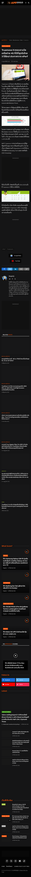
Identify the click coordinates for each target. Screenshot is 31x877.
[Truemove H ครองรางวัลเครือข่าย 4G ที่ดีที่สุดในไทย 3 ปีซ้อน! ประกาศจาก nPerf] (15, 72)
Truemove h (10, 249)
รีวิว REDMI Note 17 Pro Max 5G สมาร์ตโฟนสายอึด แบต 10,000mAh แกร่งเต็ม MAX (14, 665)
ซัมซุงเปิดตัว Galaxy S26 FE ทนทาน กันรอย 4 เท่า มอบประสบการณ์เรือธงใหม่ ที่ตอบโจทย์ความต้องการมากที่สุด (20, 807)
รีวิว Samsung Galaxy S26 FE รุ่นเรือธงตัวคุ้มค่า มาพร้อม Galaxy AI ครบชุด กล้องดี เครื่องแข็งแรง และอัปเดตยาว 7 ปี (15, 561)
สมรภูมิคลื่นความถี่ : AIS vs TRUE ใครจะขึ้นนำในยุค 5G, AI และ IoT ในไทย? (15, 360)
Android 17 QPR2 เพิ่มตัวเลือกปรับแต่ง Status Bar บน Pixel (20, 732)
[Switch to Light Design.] (26, 2)
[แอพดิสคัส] (15, 2)
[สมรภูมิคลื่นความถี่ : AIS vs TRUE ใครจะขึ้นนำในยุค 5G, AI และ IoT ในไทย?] (15, 346)
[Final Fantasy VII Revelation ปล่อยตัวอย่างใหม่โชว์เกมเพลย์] (6, 838)
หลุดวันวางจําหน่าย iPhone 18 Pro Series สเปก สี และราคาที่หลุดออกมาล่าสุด (20, 761)
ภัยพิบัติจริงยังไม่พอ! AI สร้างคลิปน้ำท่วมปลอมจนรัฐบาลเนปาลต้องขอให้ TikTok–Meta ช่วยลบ (20, 742)
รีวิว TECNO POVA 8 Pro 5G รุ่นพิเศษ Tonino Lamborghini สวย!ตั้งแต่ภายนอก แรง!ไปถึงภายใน (15, 608)
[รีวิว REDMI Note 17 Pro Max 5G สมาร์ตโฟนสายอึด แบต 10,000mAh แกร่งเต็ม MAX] (15, 655)
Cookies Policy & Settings (21, 866)
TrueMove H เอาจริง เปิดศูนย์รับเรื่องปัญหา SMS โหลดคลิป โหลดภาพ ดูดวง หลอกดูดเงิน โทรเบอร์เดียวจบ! (15, 506)
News (21, 40)
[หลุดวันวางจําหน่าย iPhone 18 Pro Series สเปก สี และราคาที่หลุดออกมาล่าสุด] (6, 762)
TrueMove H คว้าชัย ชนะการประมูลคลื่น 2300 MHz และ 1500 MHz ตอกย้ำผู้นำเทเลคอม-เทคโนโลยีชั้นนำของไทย (14, 388)
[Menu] (3, 3)
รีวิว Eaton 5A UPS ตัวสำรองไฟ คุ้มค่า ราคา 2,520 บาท (15, 633)
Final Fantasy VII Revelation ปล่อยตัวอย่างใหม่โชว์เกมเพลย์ (19, 837)
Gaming (4, 836)
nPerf (3, 249)
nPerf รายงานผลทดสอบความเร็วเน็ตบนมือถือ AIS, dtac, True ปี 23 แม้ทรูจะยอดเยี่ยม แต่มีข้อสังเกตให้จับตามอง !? (15, 417)
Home (10, 40)
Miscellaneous (16, 40)
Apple (3, 826)
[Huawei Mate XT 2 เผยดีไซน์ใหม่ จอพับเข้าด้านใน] (6, 753)
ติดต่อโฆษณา (9, 866)
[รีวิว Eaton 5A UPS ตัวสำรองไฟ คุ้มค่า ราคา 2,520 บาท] (15, 628)
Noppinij (11, 276)
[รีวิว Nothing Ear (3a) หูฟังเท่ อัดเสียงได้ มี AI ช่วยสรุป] (15, 582)
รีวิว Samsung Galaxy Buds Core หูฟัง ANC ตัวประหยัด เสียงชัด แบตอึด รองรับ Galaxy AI (20, 817)
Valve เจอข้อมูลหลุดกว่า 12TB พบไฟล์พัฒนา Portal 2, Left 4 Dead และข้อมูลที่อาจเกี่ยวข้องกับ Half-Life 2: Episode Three (15, 718)
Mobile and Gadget (7, 816)
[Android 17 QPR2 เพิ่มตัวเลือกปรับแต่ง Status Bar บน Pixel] (6, 734)
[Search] (28, 3)
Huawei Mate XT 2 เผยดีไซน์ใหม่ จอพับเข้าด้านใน (20, 751)
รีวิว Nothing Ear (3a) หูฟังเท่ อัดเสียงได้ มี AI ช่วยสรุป (14, 587)
